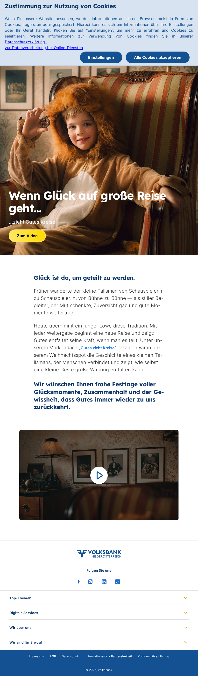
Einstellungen (101, 57)
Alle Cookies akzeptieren (157, 57)
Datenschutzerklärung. (26, 41)
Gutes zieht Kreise (97, 347)
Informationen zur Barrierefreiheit (109, 656)
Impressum (36, 656)
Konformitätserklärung (153, 656)
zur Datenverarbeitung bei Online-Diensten (44, 47)
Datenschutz (71, 656)
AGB (53, 656)
